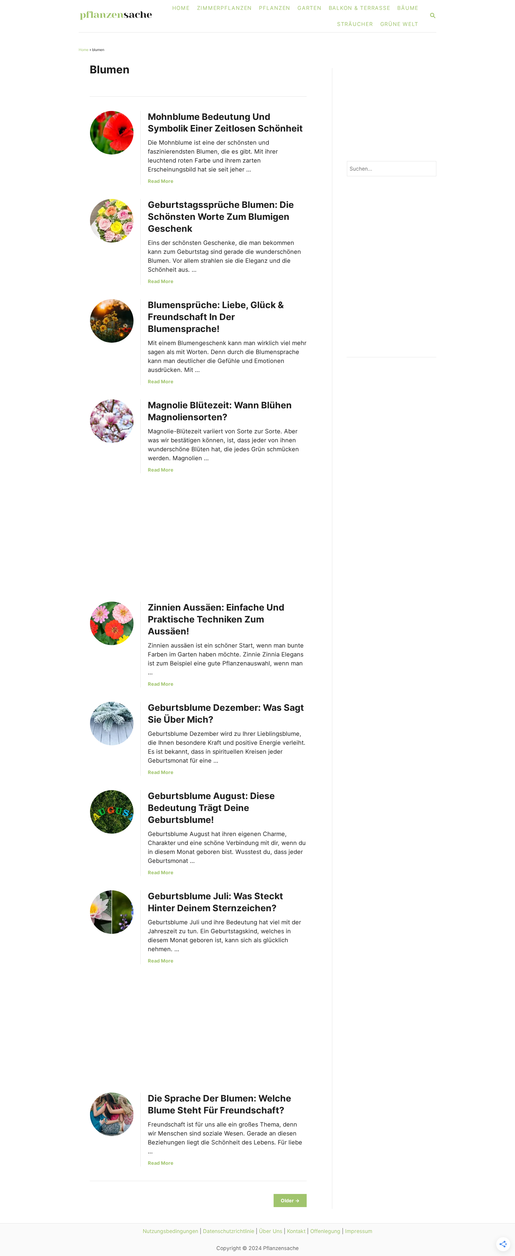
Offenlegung (325, 1231)
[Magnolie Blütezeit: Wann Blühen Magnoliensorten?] (112, 421)
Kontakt (296, 1231)
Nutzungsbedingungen (170, 1231)
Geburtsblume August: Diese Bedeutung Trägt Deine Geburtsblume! (211, 807)
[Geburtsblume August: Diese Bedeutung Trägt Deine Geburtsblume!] (112, 812)
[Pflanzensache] (119, 16)
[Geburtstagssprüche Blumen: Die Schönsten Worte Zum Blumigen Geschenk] (112, 220)
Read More (160, 181)
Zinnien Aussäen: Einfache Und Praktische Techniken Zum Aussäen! (216, 619)
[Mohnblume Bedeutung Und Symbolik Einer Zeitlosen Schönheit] (112, 133)
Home (84, 49)
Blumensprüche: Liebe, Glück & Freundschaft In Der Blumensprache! (216, 316)
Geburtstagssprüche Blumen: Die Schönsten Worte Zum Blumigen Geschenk (221, 216)
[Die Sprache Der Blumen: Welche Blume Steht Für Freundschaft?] (112, 1114)
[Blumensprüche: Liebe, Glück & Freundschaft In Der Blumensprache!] (112, 321)
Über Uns (270, 1231)
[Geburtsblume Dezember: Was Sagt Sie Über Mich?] (112, 723)
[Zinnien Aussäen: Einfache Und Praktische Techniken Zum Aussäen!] (112, 623)
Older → (290, 1201)
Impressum (358, 1231)
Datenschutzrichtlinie (228, 1231)
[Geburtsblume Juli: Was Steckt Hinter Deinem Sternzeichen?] (112, 912)
